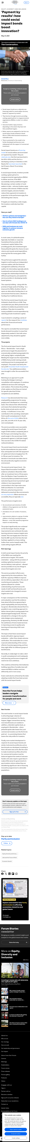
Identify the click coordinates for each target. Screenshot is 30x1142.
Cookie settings (16, 1138)
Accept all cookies (15, 1133)
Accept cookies (15, 99)
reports (3, 320)
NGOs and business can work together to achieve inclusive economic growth (13, 228)
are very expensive (7, 494)
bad (22, 497)
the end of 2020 (13, 418)
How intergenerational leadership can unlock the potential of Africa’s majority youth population (17, 1000)
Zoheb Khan (5, 79)
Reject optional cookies (16, 1129)
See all (26, 960)
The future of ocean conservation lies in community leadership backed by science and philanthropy (18, 1024)
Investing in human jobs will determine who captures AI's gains (14, 981)
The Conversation (9, 44)
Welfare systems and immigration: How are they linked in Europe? (14, 216)
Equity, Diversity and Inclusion (13, 9)
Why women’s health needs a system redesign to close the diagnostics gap (17, 992)
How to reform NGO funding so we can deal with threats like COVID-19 (15, 222)
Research (4, 398)
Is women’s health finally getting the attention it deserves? (18, 1015)
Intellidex (24, 320)
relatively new (6, 157)
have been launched (15, 164)
